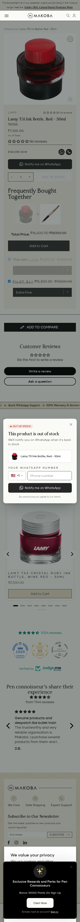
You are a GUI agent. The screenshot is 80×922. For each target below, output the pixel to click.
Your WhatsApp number (33, 468)
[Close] (71, 424)
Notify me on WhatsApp (43, 488)
